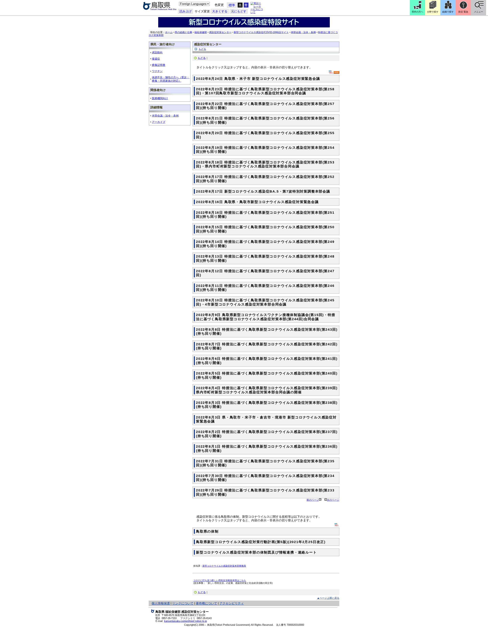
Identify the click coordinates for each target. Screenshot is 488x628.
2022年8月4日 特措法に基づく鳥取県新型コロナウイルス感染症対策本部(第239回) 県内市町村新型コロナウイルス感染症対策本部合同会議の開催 (266, 390)
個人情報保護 (161, 603)
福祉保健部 (200, 32)
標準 (232, 5)
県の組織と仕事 (183, 32)
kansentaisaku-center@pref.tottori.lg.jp (185, 621)
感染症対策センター (220, 32)
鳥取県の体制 (207, 531)
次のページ (333, 499)
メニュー (478, 11)
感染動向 (157, 52)
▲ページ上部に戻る (328, 598)
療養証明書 (158, 64)
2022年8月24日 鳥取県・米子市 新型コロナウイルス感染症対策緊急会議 (258, 79)
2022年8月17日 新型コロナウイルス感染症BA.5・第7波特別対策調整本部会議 (263, 191)
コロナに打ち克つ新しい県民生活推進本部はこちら (219, 580)
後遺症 (156, 58)
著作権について (206, 603)
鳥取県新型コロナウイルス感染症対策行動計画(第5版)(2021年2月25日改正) (261, 542)
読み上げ (185, 11)
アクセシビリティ (231, 603)
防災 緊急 (463, 11)
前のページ (313, 499)
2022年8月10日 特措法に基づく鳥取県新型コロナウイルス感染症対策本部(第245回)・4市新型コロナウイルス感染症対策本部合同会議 (265, 302)
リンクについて (182, 603)
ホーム (169, 32)
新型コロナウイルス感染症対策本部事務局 (224, 566)
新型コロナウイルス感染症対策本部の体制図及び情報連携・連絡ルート (256, 552)
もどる (202, 49)
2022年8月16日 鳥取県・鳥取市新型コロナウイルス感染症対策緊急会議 (257, 202)
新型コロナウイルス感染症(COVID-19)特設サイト (261, 32)
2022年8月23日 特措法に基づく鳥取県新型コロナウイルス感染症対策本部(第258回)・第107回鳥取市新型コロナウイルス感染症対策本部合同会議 (265, 91)
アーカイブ (158, 121)
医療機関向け (160, 98)
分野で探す (432, 11)
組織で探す (448, 11)
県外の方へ (417, 11)
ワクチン (157, 71)
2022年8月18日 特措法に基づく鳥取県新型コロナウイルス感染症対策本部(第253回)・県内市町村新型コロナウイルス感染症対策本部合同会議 (265, 164)
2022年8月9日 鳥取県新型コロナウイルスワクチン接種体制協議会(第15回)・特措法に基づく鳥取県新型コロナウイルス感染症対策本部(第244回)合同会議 (265, 317)
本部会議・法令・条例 (303, 32)
